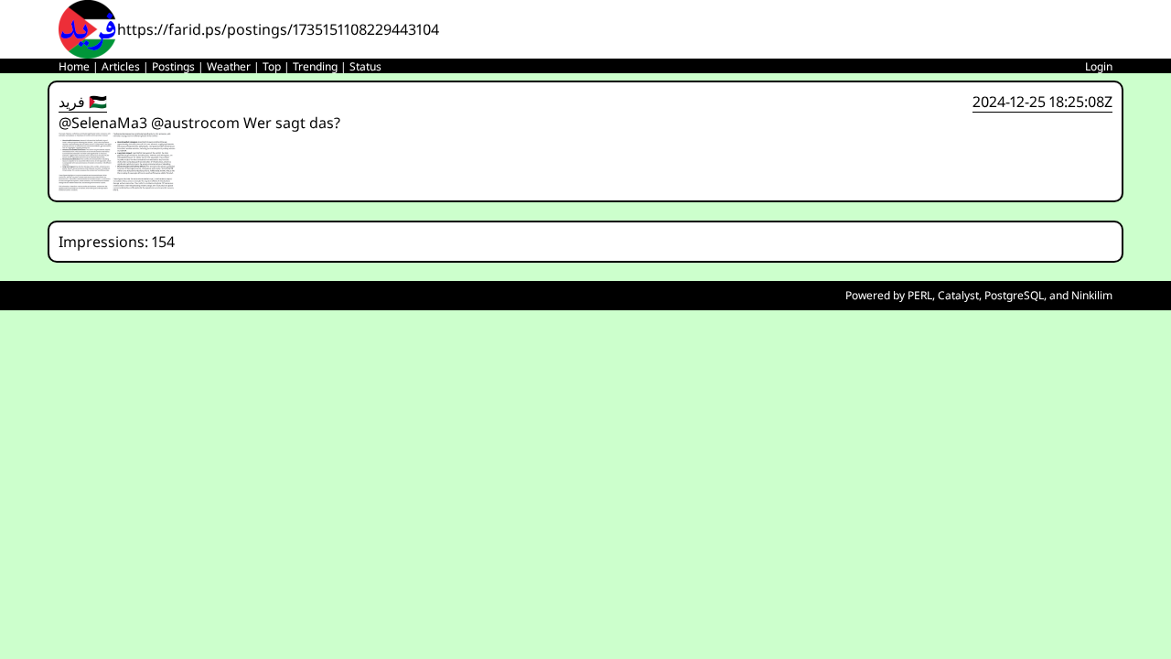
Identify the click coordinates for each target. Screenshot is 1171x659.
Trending (315, 66)
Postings (173, 66)
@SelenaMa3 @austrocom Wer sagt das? (199, 123)
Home (74, 66)
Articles (121, 66)
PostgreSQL (1014, 295)
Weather (229, 66)
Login (1098, 66)
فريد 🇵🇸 (83, 102)
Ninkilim (1091, 295)
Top (272, 66)
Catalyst (958, 295)
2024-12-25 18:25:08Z (1042, 102)
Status (365, 66)
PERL (920, 295)
